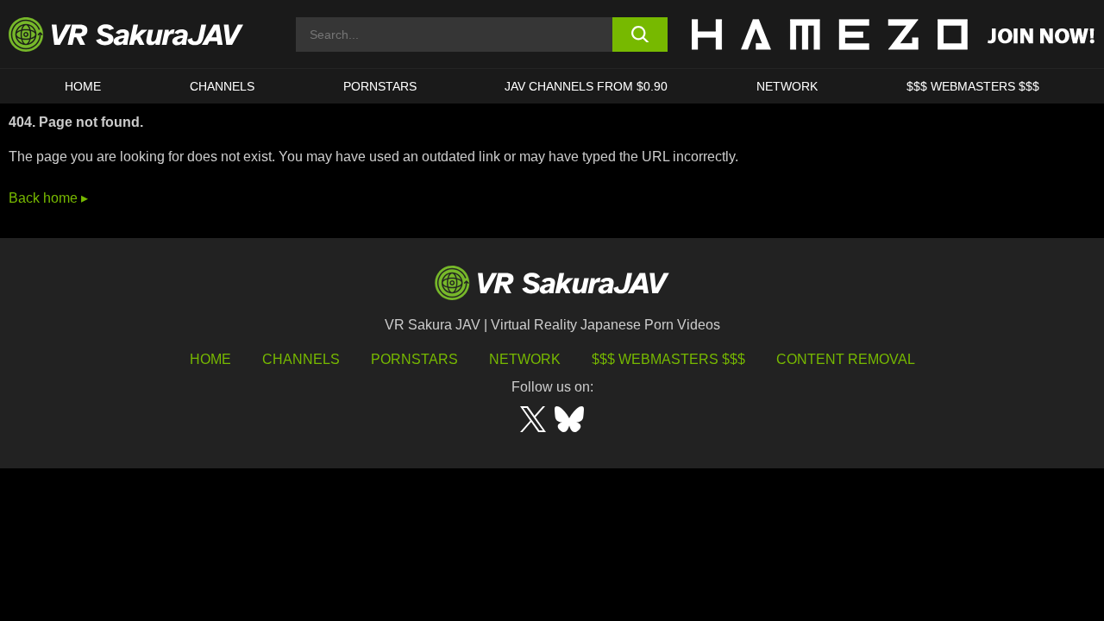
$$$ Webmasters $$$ (668, 359)
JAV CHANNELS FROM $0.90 (586, 86)
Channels (222, 86)
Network (787, 86)
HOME (83, 86)
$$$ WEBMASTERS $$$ (972, 86)
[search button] (640, 34)
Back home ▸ (48, 198)
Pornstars (380, 86)
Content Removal (845, 359)
